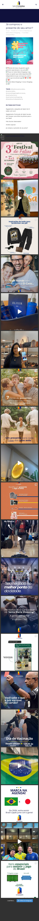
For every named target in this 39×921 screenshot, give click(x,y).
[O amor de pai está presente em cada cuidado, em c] (19, 198)
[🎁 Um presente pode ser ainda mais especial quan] (19, 500)
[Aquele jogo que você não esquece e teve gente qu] (19, 765)
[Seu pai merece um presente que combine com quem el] (19, 311)
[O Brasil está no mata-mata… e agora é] (19, 841)
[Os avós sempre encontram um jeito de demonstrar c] (19, 425)
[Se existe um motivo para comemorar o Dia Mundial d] (19, 614)
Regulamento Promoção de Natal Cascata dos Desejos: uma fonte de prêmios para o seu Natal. (18, 116)
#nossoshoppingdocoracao (15, 93)
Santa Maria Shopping (13, 33)
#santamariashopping (14, 97)
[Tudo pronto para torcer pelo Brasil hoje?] (19, 879)
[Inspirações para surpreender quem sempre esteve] (19, 235)
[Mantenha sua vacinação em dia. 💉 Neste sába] (19, 727)
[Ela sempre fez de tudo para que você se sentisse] (19, 463)
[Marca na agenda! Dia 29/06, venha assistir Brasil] (19, 803)
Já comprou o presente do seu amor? (17, 128)
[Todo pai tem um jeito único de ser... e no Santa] (19, 273)
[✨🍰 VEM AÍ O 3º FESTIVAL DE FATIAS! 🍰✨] (19, 160)
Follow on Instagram (26, 900)
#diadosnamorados (18, 89)
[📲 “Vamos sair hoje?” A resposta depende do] (19, 652)
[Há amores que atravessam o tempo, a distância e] (19, 349)
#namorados (10, 91)
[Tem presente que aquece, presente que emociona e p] (19, 387)
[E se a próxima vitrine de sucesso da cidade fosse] (19, 576)
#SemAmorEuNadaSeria (14, 99)
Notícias (27, 31)
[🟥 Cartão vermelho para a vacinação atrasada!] (19, 690)
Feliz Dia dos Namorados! (13, 121)
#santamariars (11, 95)
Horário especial (10, 125)
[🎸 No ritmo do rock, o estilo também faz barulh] (19, 538)
